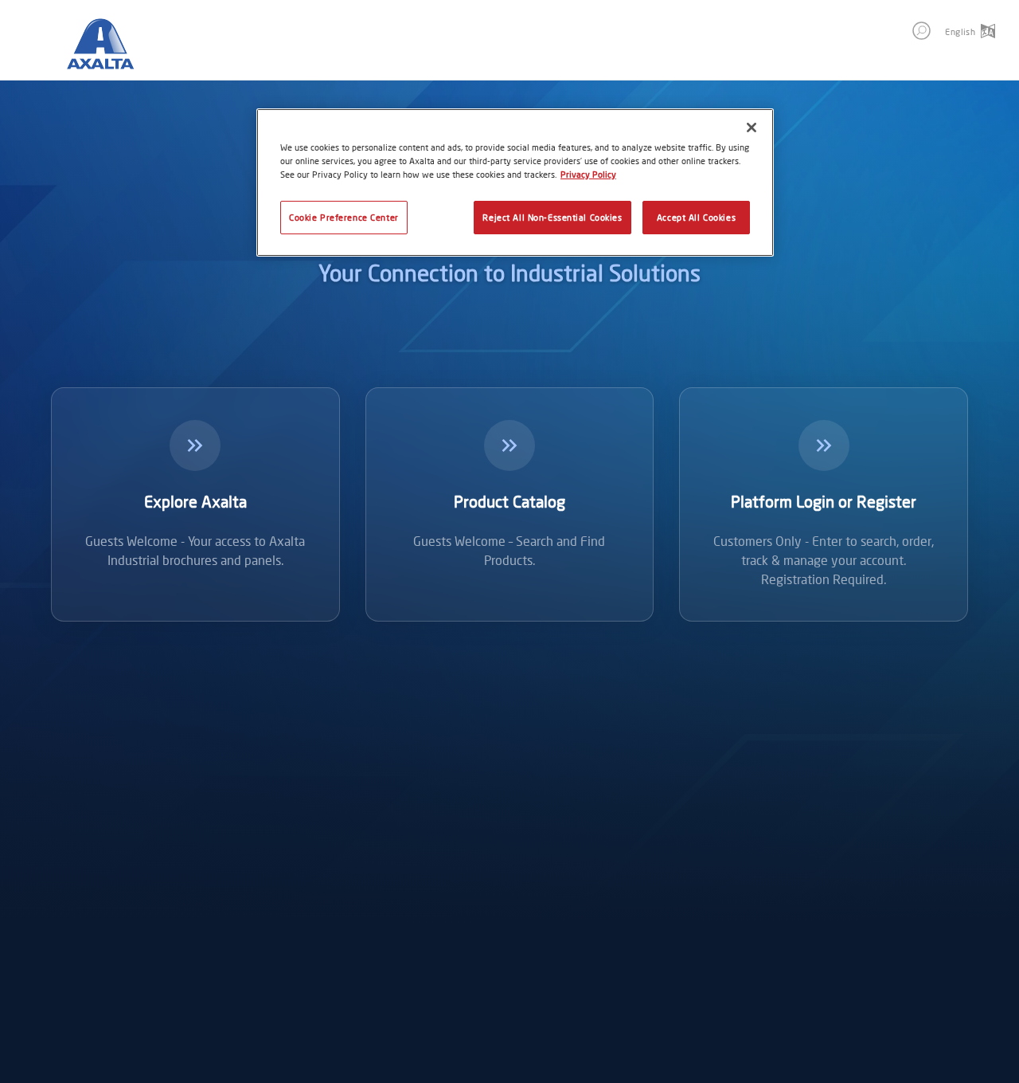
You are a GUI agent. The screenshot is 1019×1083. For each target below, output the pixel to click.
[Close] (751, 127)
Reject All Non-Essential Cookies (552, 217)
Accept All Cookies (696, 217)
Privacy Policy (588, 174)
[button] (921, 31)
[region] (515, 182)
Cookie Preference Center (344, 217)
